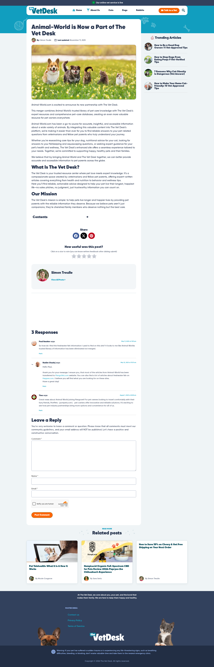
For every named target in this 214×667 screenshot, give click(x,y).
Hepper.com (48, 378)
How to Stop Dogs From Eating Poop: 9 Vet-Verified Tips (169, 59)
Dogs (124, 10)
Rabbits (140, 10)
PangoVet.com (62, 375)
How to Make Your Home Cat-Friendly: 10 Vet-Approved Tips (170, 86)
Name (34, 476)
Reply (40, 353)
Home (79, 10)
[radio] (74, 257)
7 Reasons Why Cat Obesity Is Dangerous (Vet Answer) (170, 72)
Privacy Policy (75, 620)
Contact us (73, 615)
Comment (36, 439)
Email (34, 489)
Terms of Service (76, 626)
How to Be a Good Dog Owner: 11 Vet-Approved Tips (170, 46)
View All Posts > (58, 280)
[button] (76, 236)
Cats (110, 10)
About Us (95, 10)
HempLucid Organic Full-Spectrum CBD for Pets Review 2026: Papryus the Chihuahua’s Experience (106, 569)
